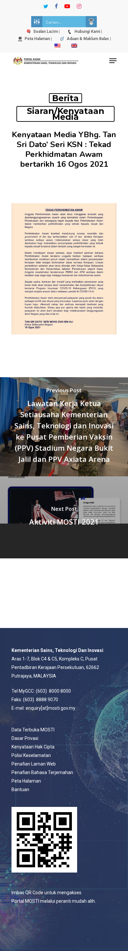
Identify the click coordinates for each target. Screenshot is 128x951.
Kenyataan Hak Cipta (32, 746)
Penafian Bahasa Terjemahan (42, 772)
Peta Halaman (26, 781)
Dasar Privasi (24, 738)
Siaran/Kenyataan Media (65, 114)
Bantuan (20, 789)
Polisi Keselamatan (31, 755)
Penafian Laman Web (33, 764)
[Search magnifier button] (91, 21)
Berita (65, 98)
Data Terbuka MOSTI (32, 729)
